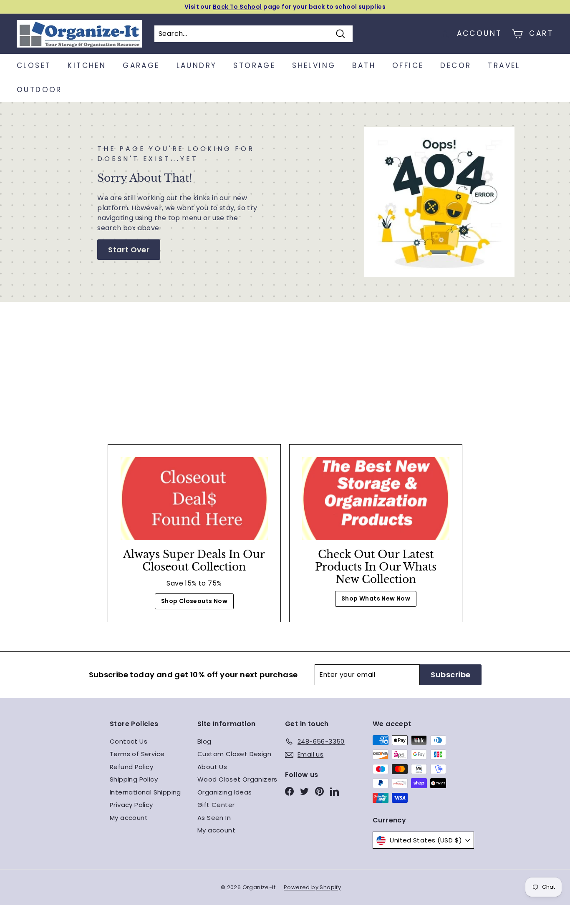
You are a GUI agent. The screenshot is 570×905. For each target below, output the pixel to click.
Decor (455, 65)
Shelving (313, 65)
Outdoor (39, 90)
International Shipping (145, 792)
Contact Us (128, 741)
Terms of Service (137, 753)
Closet (34, 65)
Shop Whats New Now (375, 598)
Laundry (197, 65)
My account (129, 817)
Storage (254, 65)
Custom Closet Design (234, 753)
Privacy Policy (131, 804)
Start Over (128, 249)
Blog (204, 741)
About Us (212, 766)
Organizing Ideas (224, 792)
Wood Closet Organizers (237, 779)
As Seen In (214, 817)
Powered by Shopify (312, 887)
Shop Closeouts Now (194, 601)
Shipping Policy (134, 779)
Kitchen (87, 65)
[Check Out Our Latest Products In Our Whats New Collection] (375, 498)
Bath (364, 65)
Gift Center (216, 804)
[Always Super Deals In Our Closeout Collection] (194, 498)
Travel (504, 65)
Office (408, 65)
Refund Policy (131, 766)
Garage (141, 65)
